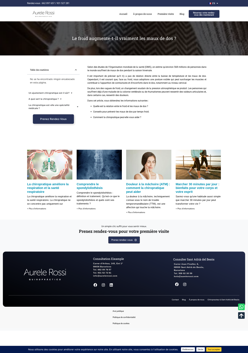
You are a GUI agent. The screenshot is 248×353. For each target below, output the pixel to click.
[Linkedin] (111, 284)
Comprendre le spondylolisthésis (90, 186)
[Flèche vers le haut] (241, 315)
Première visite (166, 13)
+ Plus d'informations (36, 208)
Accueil (123, 13)
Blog (182, 13)
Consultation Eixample (108, 259)
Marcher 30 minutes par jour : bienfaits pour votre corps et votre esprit (197, 188)
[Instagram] (103, 284)
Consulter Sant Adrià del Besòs (193, 259)
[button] (76, 70)
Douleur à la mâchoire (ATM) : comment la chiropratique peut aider (148, 188)
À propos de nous (142, 13)
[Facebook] (95, 284)
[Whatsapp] (241, 307)
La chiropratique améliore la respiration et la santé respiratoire (48, 188)
